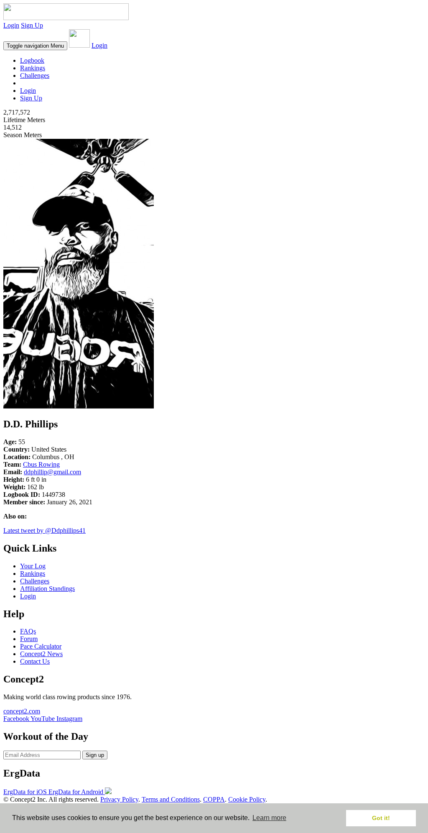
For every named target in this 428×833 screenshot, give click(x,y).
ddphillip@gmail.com (52, 471)
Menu (35, 46)
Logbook (32, 60)
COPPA (214, 799)
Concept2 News (41, 653)
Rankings (32, 68)
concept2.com (21, 711)
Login (11, 25)
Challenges (34, 75)
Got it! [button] (381, 818)
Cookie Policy (246, 799)
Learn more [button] (269, 817)
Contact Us (35, 661)
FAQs (28, 631)
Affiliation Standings (47, 588)
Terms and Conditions (171, 799)
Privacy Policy (119, 799)
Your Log (33, 566)
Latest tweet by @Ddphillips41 (44, 530)
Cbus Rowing (41, 464)
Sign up (95, 755)
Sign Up (32, 25)
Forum (29, 638)
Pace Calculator (40, 646)
